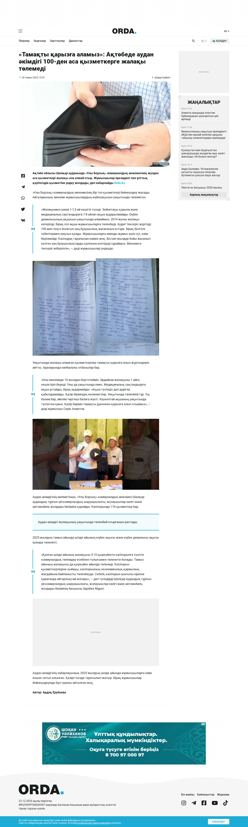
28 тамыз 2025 (30, 77)
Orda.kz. (120, 183)
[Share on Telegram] (23, 187)
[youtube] (214, 804)
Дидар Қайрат (163, 77)
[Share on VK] (23, 220)
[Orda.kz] (41, 797)
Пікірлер (24, 40)
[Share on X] (23, 209)
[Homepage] (124, 31)
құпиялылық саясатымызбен (94, 823)
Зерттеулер (57, 40)
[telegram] (194, 804)
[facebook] (204, 804)
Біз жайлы (188, 794)
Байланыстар (205, 794)
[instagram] (183, 804)
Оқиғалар (40, 40)
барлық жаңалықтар (204, 194)
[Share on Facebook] (23, 175)
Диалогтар (75, 40)
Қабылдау (218, 821)
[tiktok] (225, 804)
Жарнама (223, 794)
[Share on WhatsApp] (23, 198)
